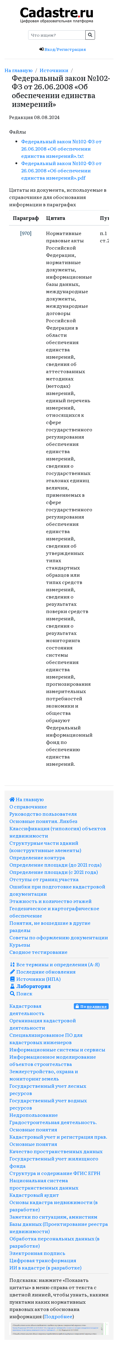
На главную (19, 70)
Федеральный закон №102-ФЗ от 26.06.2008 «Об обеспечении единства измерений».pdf (61, 170)
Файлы (17, 131)
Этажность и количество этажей (50, 900)
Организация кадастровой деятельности (42, 1024)
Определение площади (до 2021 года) (55, 864)
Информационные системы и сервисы (57, 1049)
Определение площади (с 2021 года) (53, 871)
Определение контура (37, 857)
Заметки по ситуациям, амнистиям (53, 1216)
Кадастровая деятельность (26, 1009)
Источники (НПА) (38, 978)
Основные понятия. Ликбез (43, 821)
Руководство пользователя (43, 813)
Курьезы (19, 944)
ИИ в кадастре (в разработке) (45, 1267)
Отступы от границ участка (44, 879)
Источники (54, 70)
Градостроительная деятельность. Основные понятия (53, 1125)
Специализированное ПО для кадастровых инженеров (46, 1038)
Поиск (23, 993)
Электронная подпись (37, 1252)
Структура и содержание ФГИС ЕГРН (54, 1172)
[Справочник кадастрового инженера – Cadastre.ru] (56, 14)
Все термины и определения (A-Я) (57, 964)
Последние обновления (45, 971)
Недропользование (33, 1114)
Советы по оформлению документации (58, 937)
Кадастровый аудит (34, 1194)
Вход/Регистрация (65, 49)
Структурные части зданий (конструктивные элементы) (45, 846)
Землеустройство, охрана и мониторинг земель (43, 1074)
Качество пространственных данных (56, 1151)
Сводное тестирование (38, 951)
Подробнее (58, 1316)
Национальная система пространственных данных (43, 1183)
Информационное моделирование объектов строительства (52, 1060)
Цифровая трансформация (42, 1260)
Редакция (21, 117)
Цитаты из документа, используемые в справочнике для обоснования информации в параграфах (58, 197)
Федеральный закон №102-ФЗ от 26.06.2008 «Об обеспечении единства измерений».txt (61, 148)
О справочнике (28, 806)
